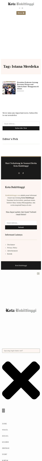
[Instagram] (20, 8)
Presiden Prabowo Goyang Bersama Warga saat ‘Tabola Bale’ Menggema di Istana (28, 85)
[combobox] (21, 351)
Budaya (5, 436)
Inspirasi (5, 448)
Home (4, 424)
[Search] (3, 410)
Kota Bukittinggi (15, 187)
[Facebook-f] (23, 173)
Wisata (5, 430)
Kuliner (5, 442)
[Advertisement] (21, 38)
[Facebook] (22, 8)
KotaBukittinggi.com (12, 195)
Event (4, 454)
